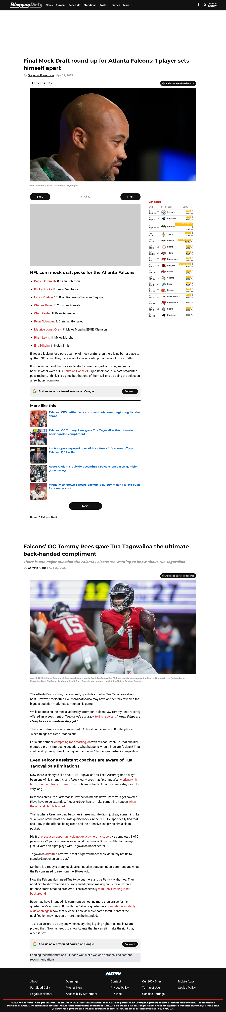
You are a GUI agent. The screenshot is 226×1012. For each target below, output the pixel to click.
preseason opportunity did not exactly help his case (75, 836)
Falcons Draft (49, 517)
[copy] (50, 83)
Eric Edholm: (42, 345)
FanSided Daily (40, 987)
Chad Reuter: (43, 313)
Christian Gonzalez (76, 371)
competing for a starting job (72, 742)
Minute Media (26, 1002)
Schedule (74, 5)
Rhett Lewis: (42, 337)
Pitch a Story (74, 987)
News (49, 5)
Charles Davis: (44, 305)
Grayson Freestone (41, 75)
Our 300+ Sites (152, 981)
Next (130, 197)
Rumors (60, 5)
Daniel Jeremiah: (45, 281)
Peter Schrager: (44, 321)
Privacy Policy (120, 987)
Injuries (115, 5)
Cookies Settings (153, 994)
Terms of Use (151, 987)
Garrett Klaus (37, 567)
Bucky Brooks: (43, 289)
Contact (116, 981)
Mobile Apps (186, 981)
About (34, 981)
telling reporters (105, 716)
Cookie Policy (187, 987)
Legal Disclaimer (41, 994)
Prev (40, 197)
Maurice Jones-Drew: (48, 329)
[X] (205, 4)
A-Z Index (117, 994)
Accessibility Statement (81, 994)
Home (33, 517)
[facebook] (198, 4)
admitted (51, 854)
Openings (72, 981)
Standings (90, 5)
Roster (103, 5)
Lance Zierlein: (44, 297)
